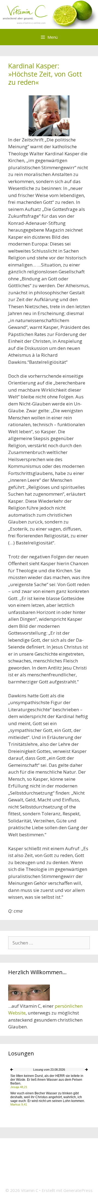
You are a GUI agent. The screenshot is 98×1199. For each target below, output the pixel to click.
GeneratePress (78, 1190)
